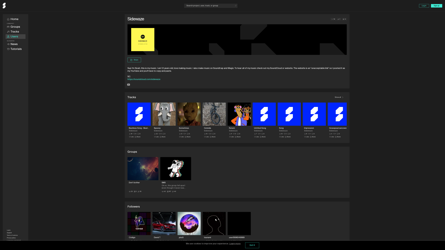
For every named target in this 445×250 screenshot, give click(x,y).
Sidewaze (133, 131)
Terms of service (12, 235)
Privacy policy (11, 238)
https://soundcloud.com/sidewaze (143, 79)
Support (9, 233)
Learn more (235, 244)
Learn (9, 230)
